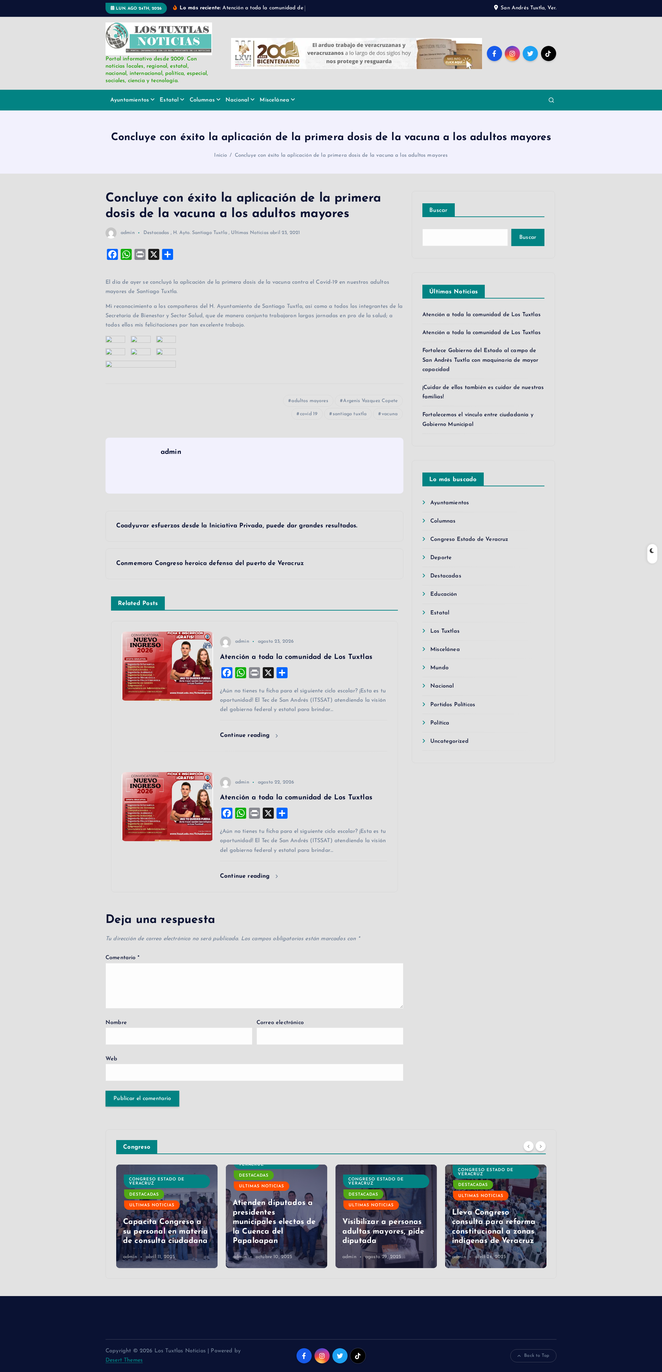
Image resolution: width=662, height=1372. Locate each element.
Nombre (116, 1022)
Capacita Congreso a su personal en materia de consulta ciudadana (165, 1231)
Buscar (438, 210)
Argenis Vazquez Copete (370, 400)
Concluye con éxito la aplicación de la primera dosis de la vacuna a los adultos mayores (341, 155)
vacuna (390, 414)
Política (439, 723)
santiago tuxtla (350, 414)
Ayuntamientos (129, 100)
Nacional (237, 100)
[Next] (540, 1146)
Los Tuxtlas (445, 631)
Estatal (169, 100)
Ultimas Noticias (250, 232)
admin (128, 232)
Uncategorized (449, 741)
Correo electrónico (280, 1022)
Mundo (439, 668)
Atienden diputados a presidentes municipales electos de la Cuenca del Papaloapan (274, 1222)
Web (111, 1059)
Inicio (220, 155)
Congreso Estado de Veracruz (469, 539)
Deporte (441, 558)
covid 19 (309, 414)
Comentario (122, 958)
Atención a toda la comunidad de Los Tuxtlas (481, 315)
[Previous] (528, 1146)
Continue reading (246, 735)
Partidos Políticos (452, 705)
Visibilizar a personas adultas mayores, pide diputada (383, 1231)
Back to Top (536, 1355)
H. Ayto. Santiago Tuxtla (200, 232)
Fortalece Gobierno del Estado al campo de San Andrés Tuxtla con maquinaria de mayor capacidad (480, 360)
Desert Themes (124, 1360)
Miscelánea (274, 100)
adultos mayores (309, 400)
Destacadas (156, 232)
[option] (167, 1216)
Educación (443, 594)
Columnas (202, 100)
